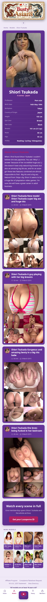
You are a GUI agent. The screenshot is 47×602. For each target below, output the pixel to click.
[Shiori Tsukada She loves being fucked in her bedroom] (23, 452)
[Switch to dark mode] (23, 23)
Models (12, 28)
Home (6, 28)
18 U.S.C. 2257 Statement (17, 583)
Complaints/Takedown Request (30, 581)
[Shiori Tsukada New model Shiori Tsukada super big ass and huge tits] (23, 223)
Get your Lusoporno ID (23, 519)
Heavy (33, 593)
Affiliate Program (11, 581)
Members (42, 593)
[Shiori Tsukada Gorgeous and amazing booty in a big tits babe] (23, 377)
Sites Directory (33, 583)
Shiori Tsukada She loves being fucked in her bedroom (26, 429)
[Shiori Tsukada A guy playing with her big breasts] (23, 299)
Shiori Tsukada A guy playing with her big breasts (26, 275)
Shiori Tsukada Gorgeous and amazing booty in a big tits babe (26, 352)
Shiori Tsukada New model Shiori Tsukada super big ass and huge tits (26, 198)
